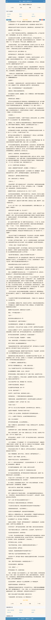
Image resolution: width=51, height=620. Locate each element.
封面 (30, 7)
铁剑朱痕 (9, 14)
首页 (18, 618)
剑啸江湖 (33, 16)
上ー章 (12, 7)
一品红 (33, 14)
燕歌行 (8, 16)
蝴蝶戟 (20, 16)
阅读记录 (22, 618)
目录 (21, 7)
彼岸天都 (9, 612)
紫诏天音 (21, 610)
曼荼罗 (33, 612)
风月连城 (33, 610)
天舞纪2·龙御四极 (10, 610)
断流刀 (20, 14)
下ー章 (39, 7)
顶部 (32, 618)
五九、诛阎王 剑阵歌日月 (25, 1)
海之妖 (20, 612)
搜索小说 (27, 618)
